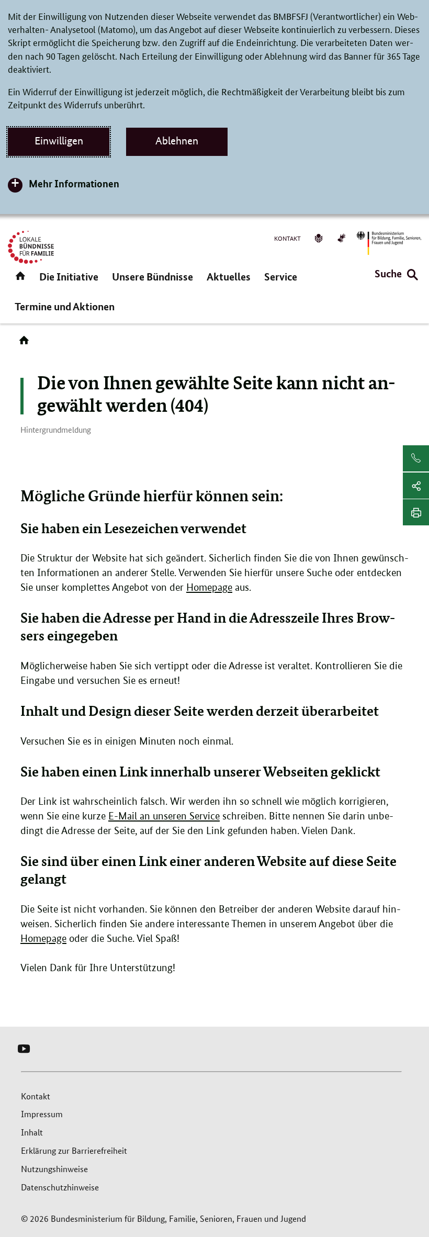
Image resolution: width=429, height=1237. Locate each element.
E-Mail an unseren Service (164, 816)
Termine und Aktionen (65, 306)
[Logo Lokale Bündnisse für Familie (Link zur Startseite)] (31, 247)
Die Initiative (68, 276)
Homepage (209, 587)
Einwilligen (59, 140)
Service (280, 276)
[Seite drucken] (416, 512)
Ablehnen (176, 140)
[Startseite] (26, 343)
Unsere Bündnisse (152, 276)
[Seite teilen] (416, 486)
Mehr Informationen (74, 183)
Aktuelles (229, 276)
